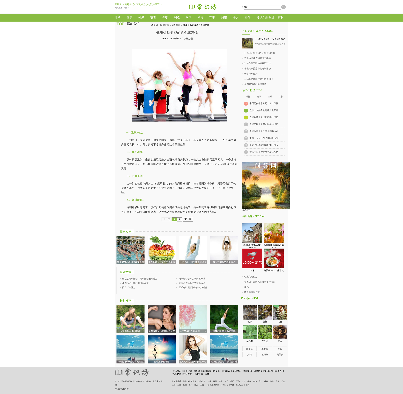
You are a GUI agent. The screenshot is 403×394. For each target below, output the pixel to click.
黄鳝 (249, 354)
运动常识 (176, 25)
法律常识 (198, 374)
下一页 (187, 219)
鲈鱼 (280, 349)
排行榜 (197, 371)
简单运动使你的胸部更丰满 (192, 279)
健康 (259, 96)
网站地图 (118, 8)
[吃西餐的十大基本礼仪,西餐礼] (274, 258)
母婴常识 (258, 371)
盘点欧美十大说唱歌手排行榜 (264, 117)
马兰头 (280, 354)
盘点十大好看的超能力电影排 (264, 110)
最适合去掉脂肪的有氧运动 (192, 283)
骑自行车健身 (128, 287)
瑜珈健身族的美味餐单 (255, 84)
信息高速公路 (251, 276)
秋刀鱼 (264, 354)
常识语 (216, 371)
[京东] (252, 258)
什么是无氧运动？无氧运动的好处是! (140, 279)
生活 (270, 96)
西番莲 (249, 349)
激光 (246, 287)
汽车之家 (177, 374)
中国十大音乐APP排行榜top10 (264, 138)
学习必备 (206, 371)
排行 (248, 96)
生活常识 (177, 371)
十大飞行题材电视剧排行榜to (264, 145)
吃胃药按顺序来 (252, 292)
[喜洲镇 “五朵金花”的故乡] (252, 233)
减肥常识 (164, 25)
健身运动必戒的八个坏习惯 (196, 25)
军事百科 (279, 371)
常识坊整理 (187, 38)
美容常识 (236, 371)
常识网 (154, 25)
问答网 (127, 8)
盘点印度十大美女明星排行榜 (264, 124)
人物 (281, 96)
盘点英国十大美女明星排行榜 (264, 152)
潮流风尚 (226, 371)
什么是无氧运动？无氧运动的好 (270, 39)
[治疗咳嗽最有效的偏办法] (274, 233)
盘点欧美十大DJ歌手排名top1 (264, 131)
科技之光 (187, 374)
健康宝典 (187, 371)
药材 (207, 374)
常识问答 (268, 371)
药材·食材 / (247, 298)
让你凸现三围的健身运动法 (135, 283)
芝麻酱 (264, 349)
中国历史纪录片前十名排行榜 (264, 103)
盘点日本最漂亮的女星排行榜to (259, 282)
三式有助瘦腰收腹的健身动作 (193, 287)
